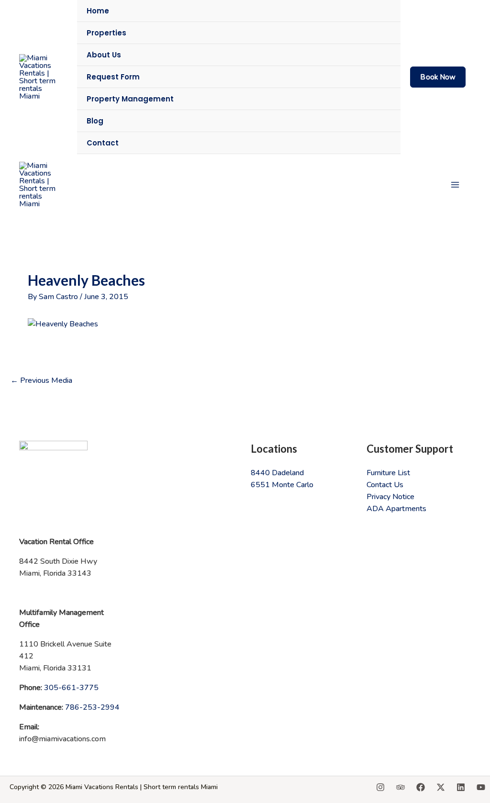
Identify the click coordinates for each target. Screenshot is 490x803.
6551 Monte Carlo (282, 485)
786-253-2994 (92, 707)
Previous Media (41, 380)
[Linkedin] (461, 787)
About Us (104, 55)
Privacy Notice (390, 496)
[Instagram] (380, 787)
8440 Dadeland (277, 473)
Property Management (130, 99)
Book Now (438, 77)
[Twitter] (440, 787)
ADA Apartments (396, 508)
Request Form (113, 77)
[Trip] (400, 787)
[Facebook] (420, 787)
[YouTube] (481, 787)
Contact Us (385, 485)
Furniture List (388, 473)
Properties (106, 33)
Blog (95, 121)
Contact (103, 143)
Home (98, 11)
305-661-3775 (71, 687)
